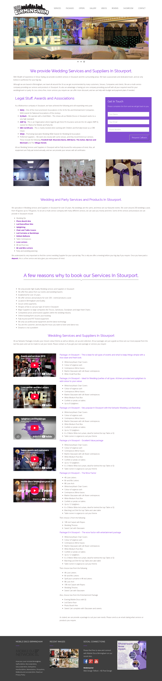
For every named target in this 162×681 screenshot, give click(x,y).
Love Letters (21, 242)
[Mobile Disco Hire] (85, 661)
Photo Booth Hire (23, 221)
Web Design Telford (90, 671)
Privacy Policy (20, 675)
